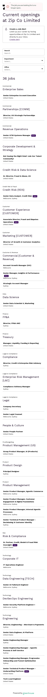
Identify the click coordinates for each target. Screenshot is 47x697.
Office (6, 67)
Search (7, 50)
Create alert (15, 39)
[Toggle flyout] (42, 60)
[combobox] (4, 61)
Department (9, 59)
